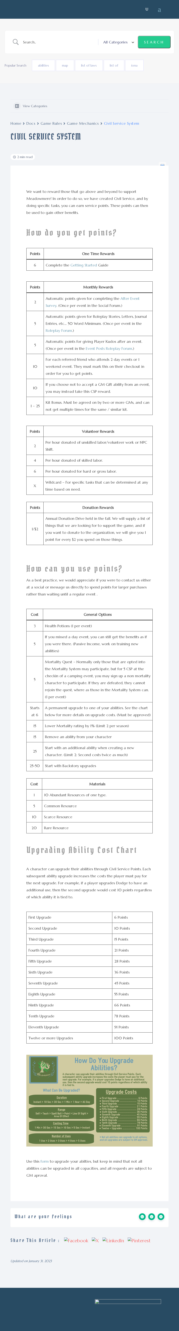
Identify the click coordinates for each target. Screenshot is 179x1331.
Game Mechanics (83, 123)
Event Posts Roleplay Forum (109, 348)
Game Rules (51, 123)
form (45, 1161)
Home (15, 123)
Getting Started (83, 265)
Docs (30, 123)
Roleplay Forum (59, 330)
